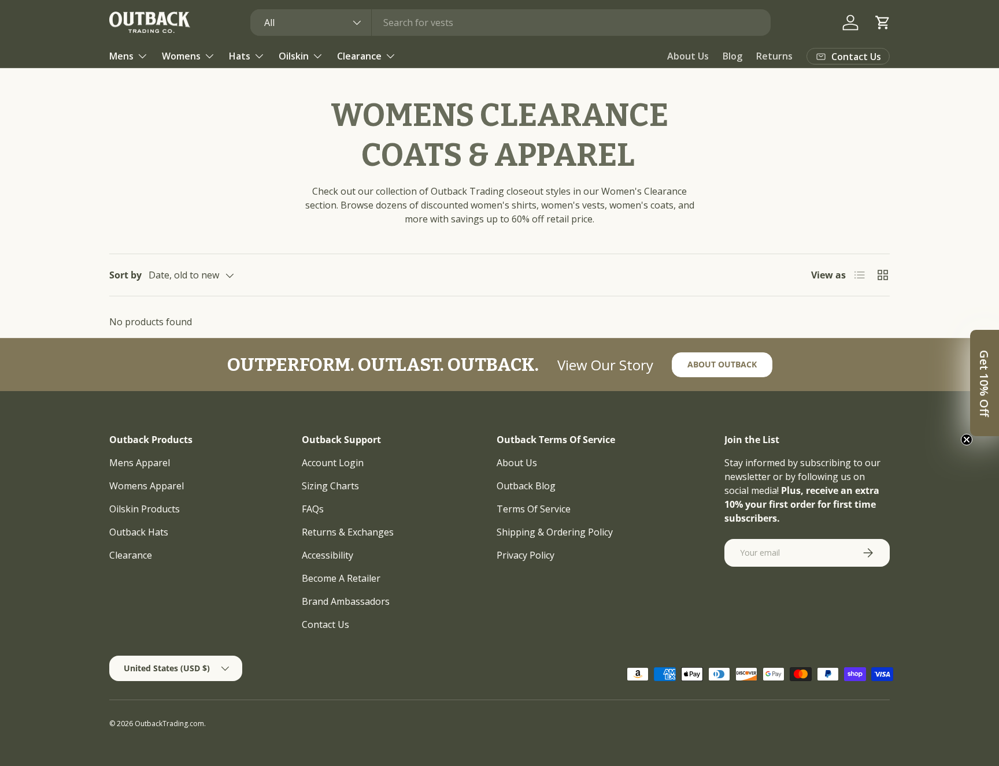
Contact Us (325, 624)
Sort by (125, 275)
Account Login (333, 462)
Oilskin (294, 56)
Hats (239, 56)
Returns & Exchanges (348, 532)
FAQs (313, 509)
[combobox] (510, 22)
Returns (774, 56)
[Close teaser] (966, 439)
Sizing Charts (330, 485)
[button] (883, 22)
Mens (121, 56)
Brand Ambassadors (346, 601)
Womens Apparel (146, 485)
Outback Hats (138, 532)
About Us (688, 56)
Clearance (359, 56)
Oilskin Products (144, 509)
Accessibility (327, 555)
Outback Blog (526, 485)
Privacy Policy (525, 555)
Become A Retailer (341, 578)
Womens (181, 56)
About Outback (722, 364)
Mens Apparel (139, 462)
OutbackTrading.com (169, 723)
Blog (732, 56)
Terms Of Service (534, 509)
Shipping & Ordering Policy (555, 532)
